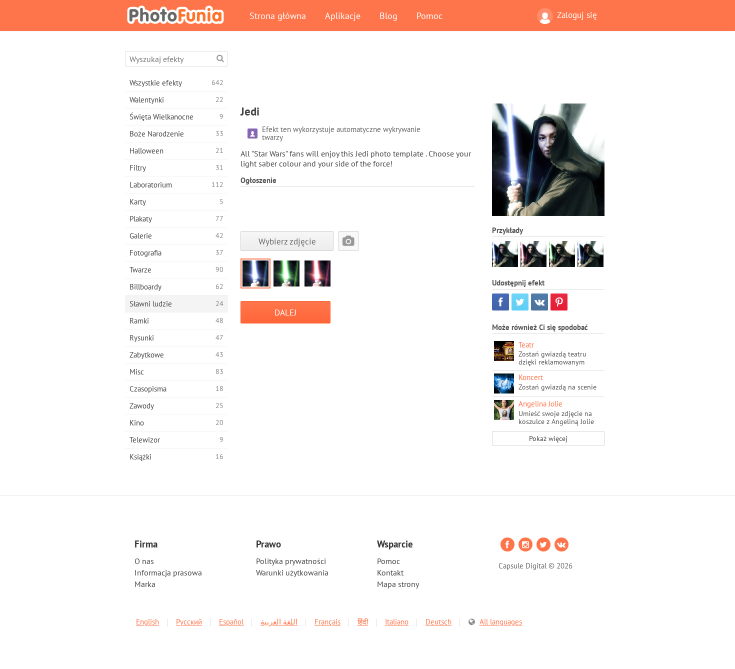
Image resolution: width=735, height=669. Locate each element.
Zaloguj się (577, 15)
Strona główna (278, 16)
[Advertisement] (422, 73)
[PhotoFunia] (177, 15)
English (147, 621)
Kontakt (390, 573)
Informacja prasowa (168, 573)
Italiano (396, 621)
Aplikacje (342, 16)
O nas (144, 561)
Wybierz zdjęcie (287, 241)
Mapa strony (398, 584)
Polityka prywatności (291, 561)
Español (231, 621)
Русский (189, 621)
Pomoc (429, 16)
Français (327, 621)
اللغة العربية (279, 621)
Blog (389, 16)
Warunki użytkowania (292, 573)
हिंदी (363, 621)
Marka (145, 584)
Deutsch (439, 621)
